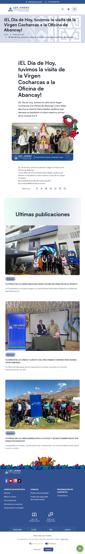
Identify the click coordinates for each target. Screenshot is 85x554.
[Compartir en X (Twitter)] (41, 188)
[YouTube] (10, 481)
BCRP (34, 530)
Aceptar (48, 549)
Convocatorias (10, 500)
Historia (7, 493)
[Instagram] (15, 481)
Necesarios (38, 543)
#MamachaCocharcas (36, 183)
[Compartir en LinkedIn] (51, 188)
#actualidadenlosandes (27, 181)
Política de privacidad (39, 493)
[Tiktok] (19, 481)
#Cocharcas (23, 183)
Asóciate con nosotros (13, 504)
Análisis (53, 543)
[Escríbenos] (80, 548)
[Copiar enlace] (65, 188)
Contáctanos (62, 495)
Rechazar (37, 549)
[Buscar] (62, 9)
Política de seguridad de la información (39, 498)
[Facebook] (6, 481)
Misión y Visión (10, 497)
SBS (51, 530)
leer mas (64, 539)
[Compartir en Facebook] (37, 188)
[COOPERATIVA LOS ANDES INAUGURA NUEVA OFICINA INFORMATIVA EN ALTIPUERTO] (42, 259)
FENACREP (17, 530)
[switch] (47, 543)
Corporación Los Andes (13, 508)
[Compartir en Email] (60, 188)
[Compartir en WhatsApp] (55, 188)
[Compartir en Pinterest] (46, 188)
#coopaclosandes (44, 181)
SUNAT (68, 530)
